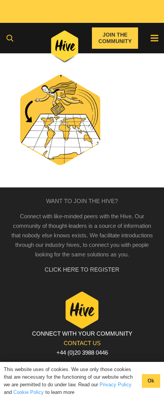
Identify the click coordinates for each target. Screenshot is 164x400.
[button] (10, 38)
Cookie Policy (28, 392)
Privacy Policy (116, 384)
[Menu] (154, 38)
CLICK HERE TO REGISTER (82, 269)
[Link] (65, 47)
